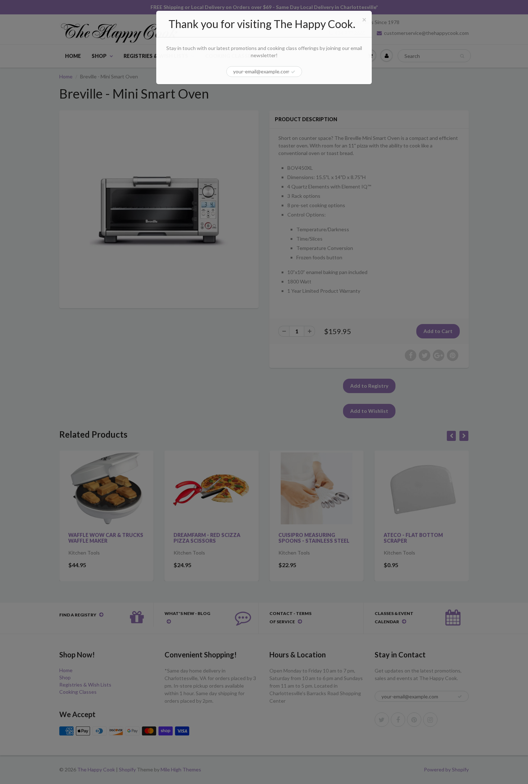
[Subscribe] (293, 72)
